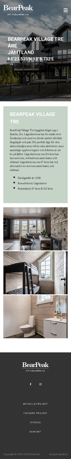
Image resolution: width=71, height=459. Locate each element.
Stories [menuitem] (35, 422)
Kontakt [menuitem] (35, 432)
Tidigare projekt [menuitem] (35, 413)
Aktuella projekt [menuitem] (35, 404)
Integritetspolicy (58, 454)
